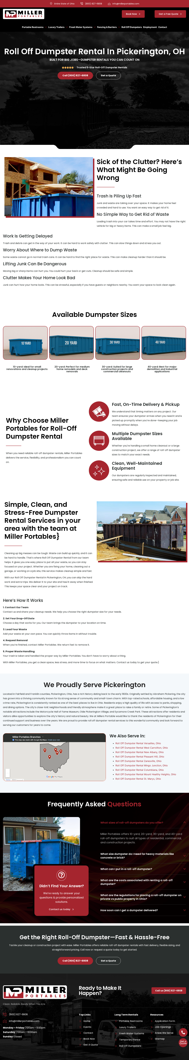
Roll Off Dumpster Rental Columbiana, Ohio (139, 769)
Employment (150, 27)
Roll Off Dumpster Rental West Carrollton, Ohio (141, 747)
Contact (162, 27)
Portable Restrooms (32, 27)
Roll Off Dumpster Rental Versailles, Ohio (138, 743)
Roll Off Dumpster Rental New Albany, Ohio (139, 752)
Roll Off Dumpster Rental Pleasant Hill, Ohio (139, 756)
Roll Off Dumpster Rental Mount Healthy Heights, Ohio (145, 774)
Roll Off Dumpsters (132, 27)
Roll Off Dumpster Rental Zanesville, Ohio (138, 761)
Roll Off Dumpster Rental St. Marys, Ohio (138, 778)
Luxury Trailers (56, 27)
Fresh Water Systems (80, 27)
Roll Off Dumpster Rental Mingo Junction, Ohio (141, 765)
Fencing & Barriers (107, 27)
